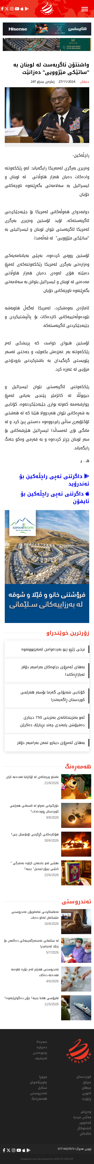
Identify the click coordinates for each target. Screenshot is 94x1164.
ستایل (42, 1088)
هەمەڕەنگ (39, 1099)
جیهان (86, 1088)
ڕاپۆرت (86, 1099)
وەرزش (85, 1112)
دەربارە (42, 1047)
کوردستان (83, 1077)
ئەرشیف (41, 1058)
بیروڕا (43, 1077)
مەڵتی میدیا (82, 1117)
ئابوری (86, 1093)
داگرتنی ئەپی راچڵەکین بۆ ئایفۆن (55, 497)
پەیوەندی (40, 1053)
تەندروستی (38, 1093)
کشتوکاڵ (84, 1128)
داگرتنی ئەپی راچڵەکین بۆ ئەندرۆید (54, 480)
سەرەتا (42, 1042)
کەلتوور (85, 1123)
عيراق (87, 1082)
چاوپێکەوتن (38, 1082)
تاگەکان (85, 1134)
